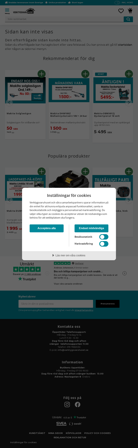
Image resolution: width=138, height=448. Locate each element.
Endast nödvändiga (91, 228)
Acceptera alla (47, 228)
